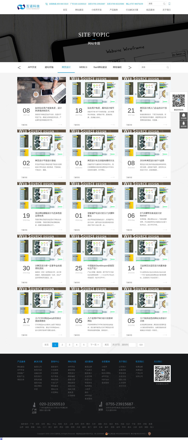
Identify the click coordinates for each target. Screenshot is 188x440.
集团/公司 (38, 367)
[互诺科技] (28, 7)
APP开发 (32, 67)
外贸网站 (54, 392)
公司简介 (122, 367)
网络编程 (117, 67)
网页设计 (66, 67)
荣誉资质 (122, 373)
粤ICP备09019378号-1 (138, 434)
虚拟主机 (71, 386)
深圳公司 (139, 376)
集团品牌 (88, 367)
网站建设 (79, 10)
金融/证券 (38, 373)
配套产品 (20, 376)
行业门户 (54, 383)
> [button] (130, 67)
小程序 (87, 389)
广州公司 (139, 373)
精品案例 (150, 10)
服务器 (70, 392)
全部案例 (106, 361)
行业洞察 (54, 373)
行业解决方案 (132, 10)
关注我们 (158, 361)
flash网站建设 (100, 67)
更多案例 (88, 399)
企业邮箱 (71, 395)
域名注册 (71, 389)
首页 (65, 10)
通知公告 (54, 389)
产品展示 (88, 370)
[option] (32, 67)
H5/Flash (105, 379)
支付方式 (122, 386)
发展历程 (122, 370)
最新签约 (54, 367)
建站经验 (49, 67)
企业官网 (88, 376)
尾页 (107, 345)
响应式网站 (106, 373)
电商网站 (88, 386)
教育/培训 (38, 370)
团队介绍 (122, 379)
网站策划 (71, 383)
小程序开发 (96, 10)
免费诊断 (139, 367)
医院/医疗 (38, 376)
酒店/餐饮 (38, 386)
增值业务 (20, 379)
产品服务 (114, 10)
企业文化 (122, 376)
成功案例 (89, 361)
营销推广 (20, 373)
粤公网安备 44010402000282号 (119, 434)
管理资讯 (88, 383)
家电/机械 (38, 379)
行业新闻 (54, 370)
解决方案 (38, 361)
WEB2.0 (83, 67)
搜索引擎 (71, 379)
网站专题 (72, 361)
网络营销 (54, 379)
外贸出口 (88, 379)
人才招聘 (122, 383)
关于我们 (167, 10)
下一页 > (94, 345)
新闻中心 (55, 361)
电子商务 (54, 376)
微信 (86, 392)
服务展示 (88, 373)
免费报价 (139, 370)
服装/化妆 (38, 383)
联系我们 (140, 361)
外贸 (36, 389)
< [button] (19, 67)
